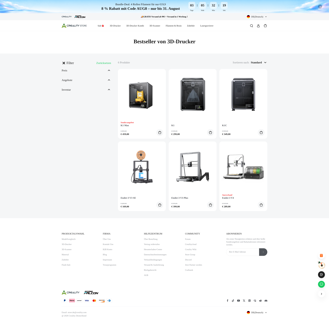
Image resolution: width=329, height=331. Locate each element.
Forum (188, 243)
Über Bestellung (150, 243)
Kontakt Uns (108, 248)
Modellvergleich (68, 243)
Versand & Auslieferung (154, 269)
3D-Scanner (154, 25)
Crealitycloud (190, 248)
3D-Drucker (115, 25)
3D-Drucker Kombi (135, 25)
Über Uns (107, 243)
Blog (105, 259)
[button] (257, 16)
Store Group (190, 259)
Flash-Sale (66, 269)
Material (65, 259)
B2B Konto (107, 253)
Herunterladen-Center (153, 253)
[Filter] (64, 63)
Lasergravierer (206, 25)
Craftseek (189, 274)
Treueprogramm (109, 269)
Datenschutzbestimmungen (155, 259)
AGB (146, 279)
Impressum (107, 264)
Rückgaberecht (150, 274)
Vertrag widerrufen (152, 248)
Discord (188, 264)
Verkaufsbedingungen (153, 264)
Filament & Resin (174, 25)
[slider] (62, 79)
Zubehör (191, 25)
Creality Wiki (190, 253)
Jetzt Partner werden (193, 269)
